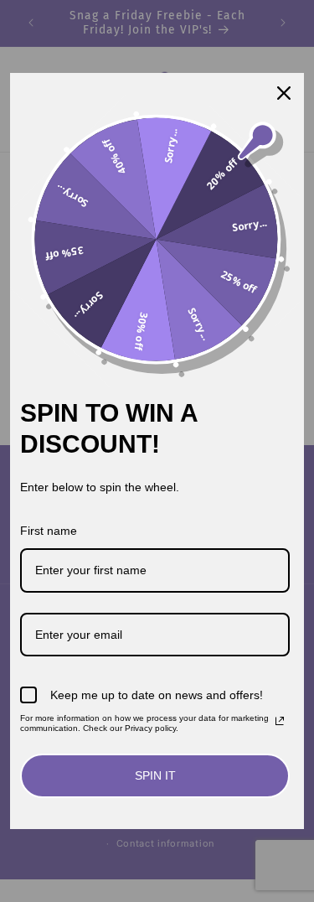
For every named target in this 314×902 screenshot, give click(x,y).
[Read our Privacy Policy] (280, 721)
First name (48, 530)
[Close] (284, 93)
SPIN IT (155, 775)
